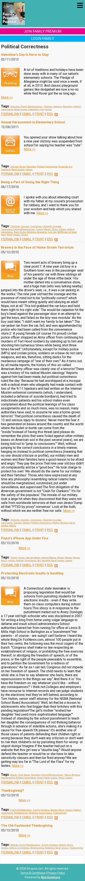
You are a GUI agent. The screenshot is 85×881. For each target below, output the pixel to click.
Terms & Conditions (32, 873)
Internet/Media (48, 557)
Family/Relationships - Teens (56, 775)
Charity (13, 557)
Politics (55, 523)
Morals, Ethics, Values (55, 229)
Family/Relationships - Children (36, 106)
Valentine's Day (36, 109)
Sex (39, 560)
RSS (50, 114)
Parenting (67, 106)
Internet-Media (33, 557)
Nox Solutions (50, 877)
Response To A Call (46, 232)
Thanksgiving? (12, 790)
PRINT (39, 114)
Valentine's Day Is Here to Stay (25, 55)
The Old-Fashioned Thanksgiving (26, 826)
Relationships (21, 813)
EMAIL (27, 114)
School (40, 778)
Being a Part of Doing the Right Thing (30, 182)
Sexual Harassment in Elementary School (33, 122)
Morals (68, 557)
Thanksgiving (60, 813)
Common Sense (17, 166)
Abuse (13, 775)
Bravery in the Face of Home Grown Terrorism (37, 247)
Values (48, 109)
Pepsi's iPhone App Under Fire (24, 538)
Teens (61, 778)
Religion (64, 523)
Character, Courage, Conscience (25, 226)
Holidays (57, 106)
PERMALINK (10, 114)
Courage (17, 523)
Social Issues (20, 109)
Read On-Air (20, 232)
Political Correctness (47, 166)
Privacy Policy (56, 873)
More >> (7, 97)
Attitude (14, 845)
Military (26, 523)
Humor (21, 557)
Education (15, 106)
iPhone (60, 557)
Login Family (42, 38)
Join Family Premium (42, 31)
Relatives (31, 232)
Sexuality (46, 560)
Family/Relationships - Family (28, 229)
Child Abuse (24, 775)
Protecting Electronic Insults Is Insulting (32, 573)
